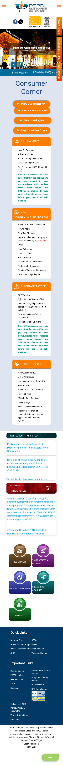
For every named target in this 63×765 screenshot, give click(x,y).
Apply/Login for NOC (27, 372)
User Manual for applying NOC (31, 381)
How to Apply (24, 228)
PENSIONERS (59, 72)
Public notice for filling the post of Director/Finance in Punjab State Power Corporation (28, 444)
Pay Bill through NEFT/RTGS (30, 158)
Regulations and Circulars (29, 321)
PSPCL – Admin (17, 675)
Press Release (17, 485)
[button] (25, 65)
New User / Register (27, 233)
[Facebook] (15, 21)
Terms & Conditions (19, 715)
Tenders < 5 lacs (18, 491)
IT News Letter (38, 685)
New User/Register (35, 120)
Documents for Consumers (30, 261)
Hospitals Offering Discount (40, 679)
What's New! (32, 436)
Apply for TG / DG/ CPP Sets (30, 389)
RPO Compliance (39, 689)
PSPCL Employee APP (34, 110)
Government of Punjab (20, 644)
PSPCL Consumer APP (34, 104)
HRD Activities (16, 679)
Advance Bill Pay (25, 154)
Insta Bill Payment (26, 150)
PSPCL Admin (59, 26)
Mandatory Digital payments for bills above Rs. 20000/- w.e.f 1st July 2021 (32, 306)
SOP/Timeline (24, 295)
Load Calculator (25, 249)
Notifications (17, 436)
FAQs (20, 244)
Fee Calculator (24, 257)
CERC (34, 640)
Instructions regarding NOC (30, 274)
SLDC (12, 653)
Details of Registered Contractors (32, 270)
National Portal (17, 640)
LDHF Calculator (25, 253)
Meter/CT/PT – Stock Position (41, 672)
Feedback (14, 719)
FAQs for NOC (24, 385)
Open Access (38, 649)
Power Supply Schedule (21, 649)
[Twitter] (20, 21)
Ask (50, 757)
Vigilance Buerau (39, 653)
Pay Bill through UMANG (28, 162)
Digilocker (15, 688)
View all (48, 488)
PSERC (34, 644)
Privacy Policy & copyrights (17, 709)
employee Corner (59, 49)
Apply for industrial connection (31, 224)
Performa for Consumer (28, 266)
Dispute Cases (17, 671)
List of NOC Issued (26, 377)
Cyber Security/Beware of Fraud (32, 299)
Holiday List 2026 (18, 704)
